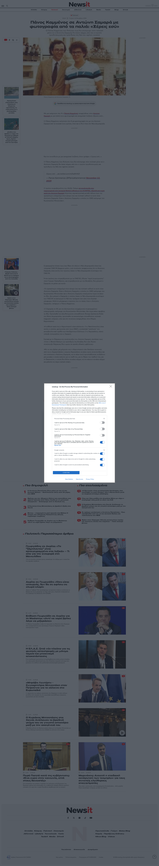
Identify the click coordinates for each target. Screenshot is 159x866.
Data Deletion (69, 479)
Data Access (79, 479)
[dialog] (79, 433)
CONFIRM (66, 472)
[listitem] (79, 419)
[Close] (111, 387)
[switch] (102, 422)
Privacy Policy (90, 479)
